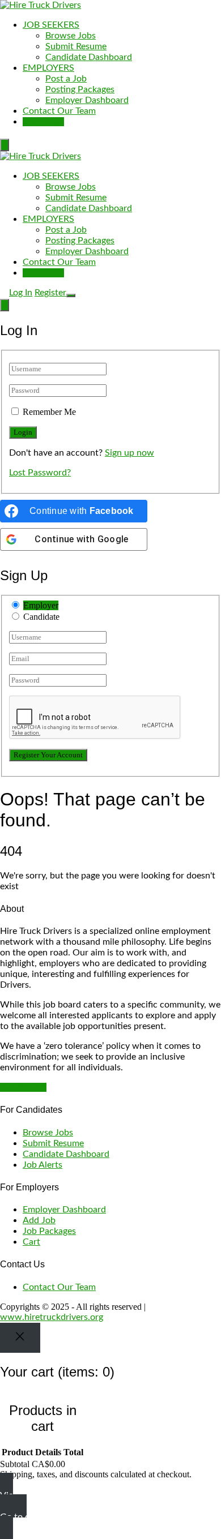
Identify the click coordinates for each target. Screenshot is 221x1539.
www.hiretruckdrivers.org (51, 1317)
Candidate (41, 616)
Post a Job (66, 78)
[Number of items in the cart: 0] (4, 145)
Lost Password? (40, 472)
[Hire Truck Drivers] (40, 5)
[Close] (20, 1338)
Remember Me (49, 412)
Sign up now (129, 452)
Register (50, 292)
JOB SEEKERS (51, 24)
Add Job (39, 1220)
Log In (20, 292)
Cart (31, 1241)
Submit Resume (76, 46)
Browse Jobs (70, 35)
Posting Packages (79, 89)
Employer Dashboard (87, 100)
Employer (40, 605)
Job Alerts (42, 1164)
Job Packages (49, 1231)
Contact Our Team (59, 110)
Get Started (23, 1087)
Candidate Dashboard (88, 57)
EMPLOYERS (48, 67)
